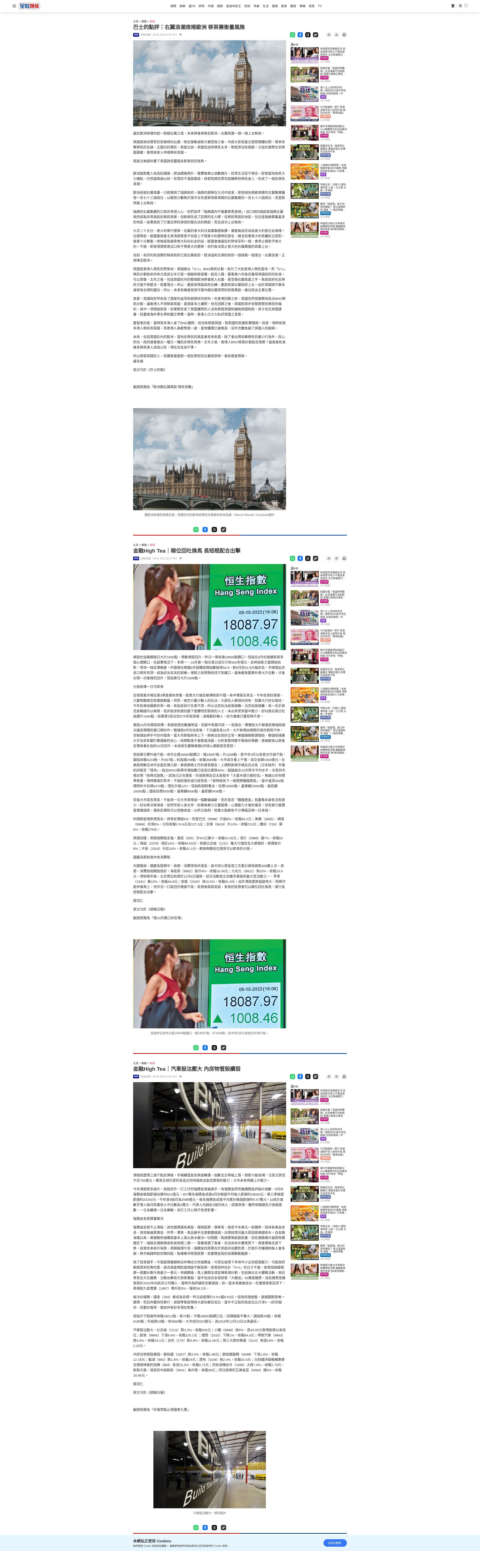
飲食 (323, 174)
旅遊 (323, 97)
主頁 (135, 21)
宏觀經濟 (325, 116)
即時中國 (325, 155)
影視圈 (324, 58)
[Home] (29, 6)
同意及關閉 (334, 1542)
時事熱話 (325, 213)
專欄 (144, 21)
